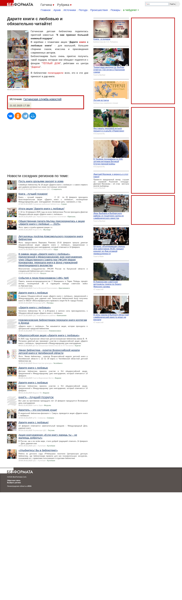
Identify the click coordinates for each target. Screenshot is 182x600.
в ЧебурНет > (131, 10)
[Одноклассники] (18, 116)
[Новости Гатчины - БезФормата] (17, 3)
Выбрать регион (14, 483)
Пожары (115, 10)
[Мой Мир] (32, 116)
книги (82, 42)
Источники (70, 10)
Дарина (36, 67)
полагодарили (55, 73)
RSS (29, 486)
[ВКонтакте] (10, 116)
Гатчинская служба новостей (42, 99)
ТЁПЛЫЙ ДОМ (51, 63)
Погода (83, 10)
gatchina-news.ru (19, 90)
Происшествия (99, 10)
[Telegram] (25, 116)
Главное (46, 10)
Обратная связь (13, 481)
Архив (57, 10)
